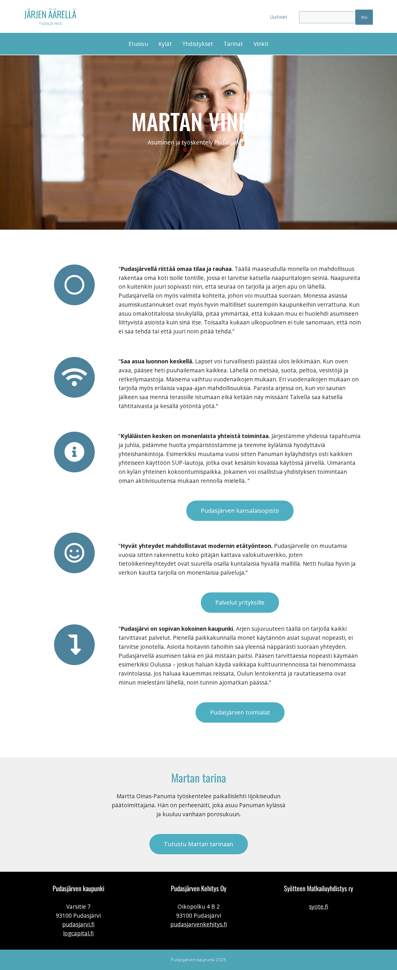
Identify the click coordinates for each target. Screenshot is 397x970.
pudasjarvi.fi (78, 924)
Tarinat (233, 44)
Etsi (364, 17)
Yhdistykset (197, 44)
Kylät (165, 44)
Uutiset (278, 17)
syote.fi (318, 906)
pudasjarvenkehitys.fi (198, 924)
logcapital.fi (78, 933)
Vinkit (261, 44)
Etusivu (138, 44)
